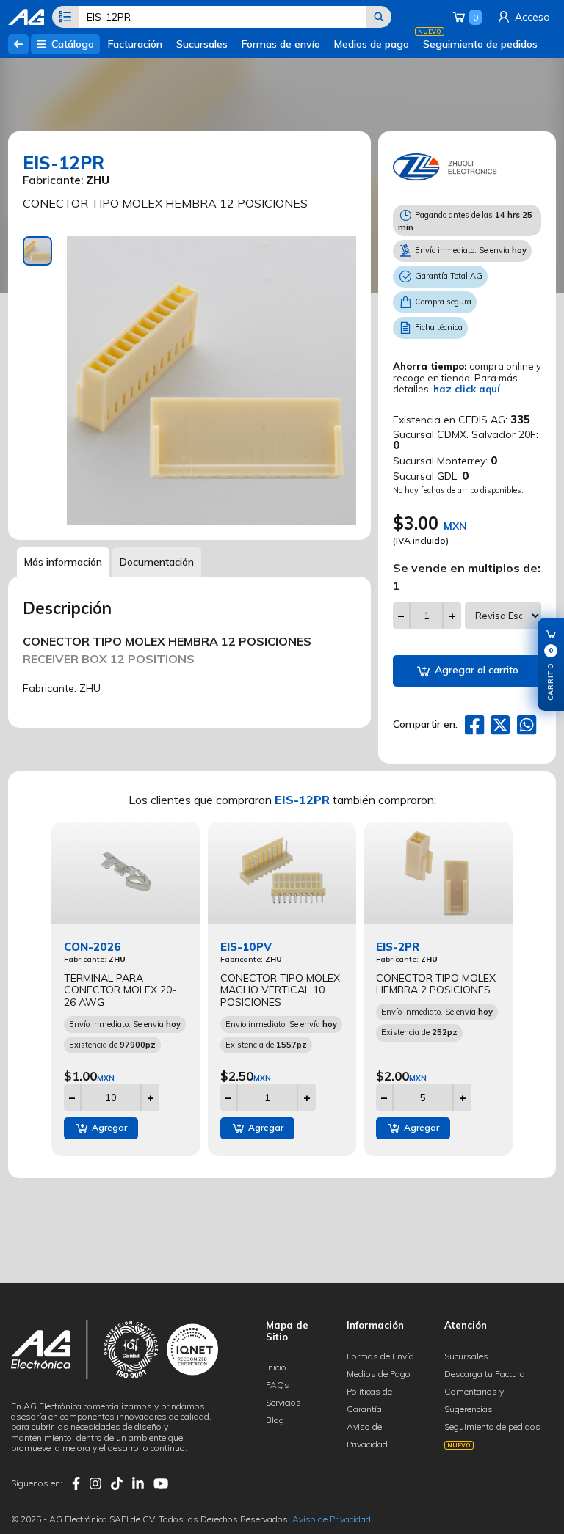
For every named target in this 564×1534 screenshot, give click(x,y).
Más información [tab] (63, 562)
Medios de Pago (379, 1373)
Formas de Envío (380, 1356)
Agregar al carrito (475, 669)
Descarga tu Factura (484, 1373)
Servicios (283, 1402)
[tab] (37, 251)
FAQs (277, 1384)
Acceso (531, 16)
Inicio (276, 1367)
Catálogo (71, 44)
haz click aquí (466, 389)
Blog (275, 1419)
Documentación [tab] (157, 562)
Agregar (108, 1127)
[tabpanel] (211, 380)
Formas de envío (281, 44)
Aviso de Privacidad (331, 1518)
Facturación (135, 44)
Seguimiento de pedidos (480, 44)
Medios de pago (371, 44)
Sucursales (202, 44)
